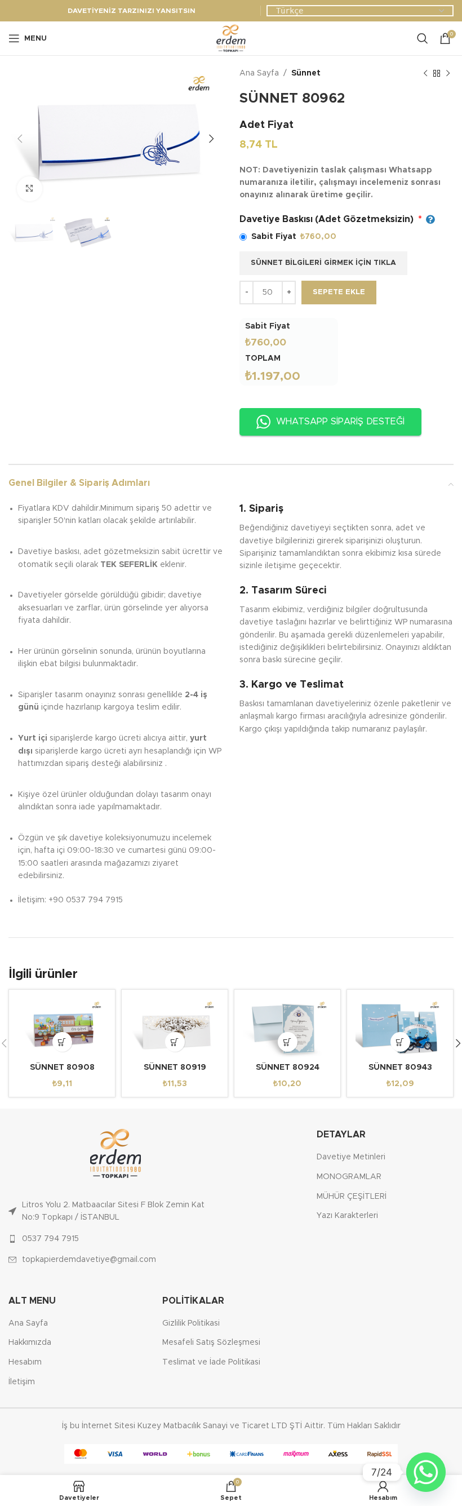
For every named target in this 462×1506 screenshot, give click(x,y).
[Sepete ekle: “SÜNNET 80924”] (287, 1042)
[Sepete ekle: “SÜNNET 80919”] (175, 1042)
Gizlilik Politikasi (191, 1323)
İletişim (21, 1382)
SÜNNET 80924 (287, 1067)
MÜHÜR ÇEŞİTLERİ (352, 1197)
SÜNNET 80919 (175, 1067)
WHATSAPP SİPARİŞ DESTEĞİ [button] (340, 421)
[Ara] (422, 38)
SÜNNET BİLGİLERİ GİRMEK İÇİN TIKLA (323, 263)
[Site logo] (231, 38)
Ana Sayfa (259, 73)
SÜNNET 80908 (62, 1067)
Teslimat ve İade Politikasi (211, 1362)
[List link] (115, 1211)
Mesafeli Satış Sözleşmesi (211, 1342)
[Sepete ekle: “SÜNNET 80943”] (400, 1042)
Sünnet (306, 73)
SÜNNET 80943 (400, 1067)
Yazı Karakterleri (347, 1216)
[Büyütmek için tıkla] (29, 189)
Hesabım (25, 1362)
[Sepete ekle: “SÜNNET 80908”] (62, 1042)
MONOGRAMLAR (349, 1177)
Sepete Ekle (339, 292)
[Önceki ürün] (425, 73)
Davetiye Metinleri (351, 1157)
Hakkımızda (29, 1342)
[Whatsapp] (426, 1472)
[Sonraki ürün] (448, 73)
